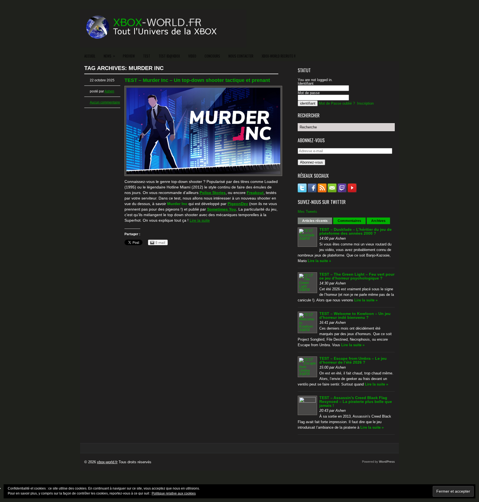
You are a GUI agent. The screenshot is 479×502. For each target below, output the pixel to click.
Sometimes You (221, 209)
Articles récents (315, 221)
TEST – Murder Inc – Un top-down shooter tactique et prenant (197, 80)
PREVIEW (129, 56)
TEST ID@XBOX (169, 56)
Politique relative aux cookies (174, 493)
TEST (146, 56)
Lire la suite (200, 220)
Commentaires (349, 221)
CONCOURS (212, 56)
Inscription (365, 103)
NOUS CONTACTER (240, 56)
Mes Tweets (307, 211)
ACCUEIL (89, 56)
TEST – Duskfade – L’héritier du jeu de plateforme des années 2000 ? (355, 231)
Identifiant (306, 83)
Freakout (255, 192)
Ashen (109, 91)
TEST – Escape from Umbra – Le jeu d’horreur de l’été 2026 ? (353, 360)
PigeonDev (238, 203)
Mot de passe (309, 93)
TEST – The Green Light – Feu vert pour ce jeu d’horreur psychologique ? (356, 276)
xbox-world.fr (107, 462)
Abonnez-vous (311, 162)
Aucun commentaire (105, 102)
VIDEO (192, 56)
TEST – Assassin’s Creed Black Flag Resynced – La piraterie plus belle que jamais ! (355, 401)
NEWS (109, 56)
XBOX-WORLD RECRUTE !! (278, 56)
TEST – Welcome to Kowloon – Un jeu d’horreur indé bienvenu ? (355, 315)
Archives (378, 221)
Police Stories (213, 192)
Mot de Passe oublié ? (337, 103)
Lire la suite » (319, 261)
